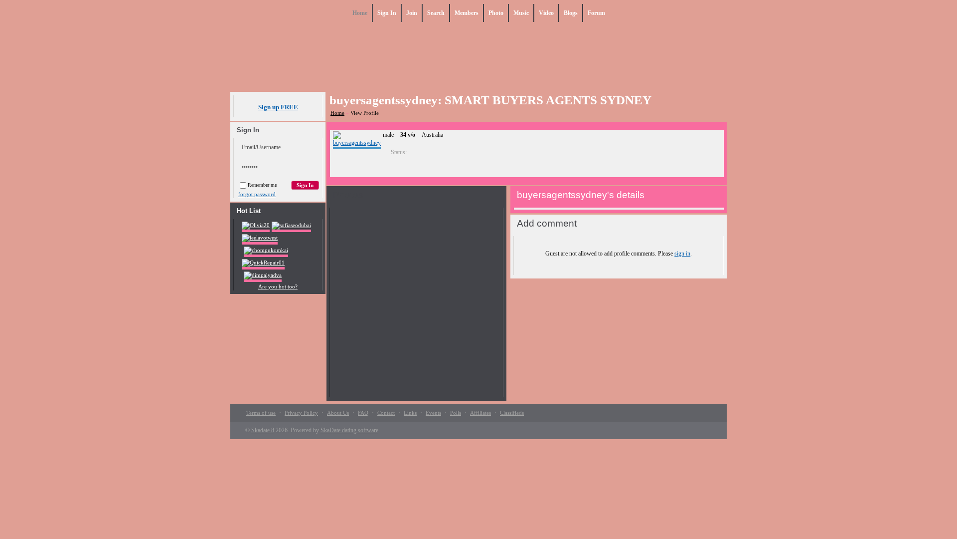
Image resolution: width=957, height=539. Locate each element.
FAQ (363, 413)
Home (337, 113)
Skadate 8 (262, 430)
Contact (386, 413)
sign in (682, 253)
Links (410, 413)
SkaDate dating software (349, 430)
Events (433, 413)
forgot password (257, 194)
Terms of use (261, 413)
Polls (455, 413)
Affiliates (480, 413)
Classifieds (512, 413)
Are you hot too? (278, 286)
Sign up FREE (278, 107)
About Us (338, 413)
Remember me (262, 185)
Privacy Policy (301, 413)
